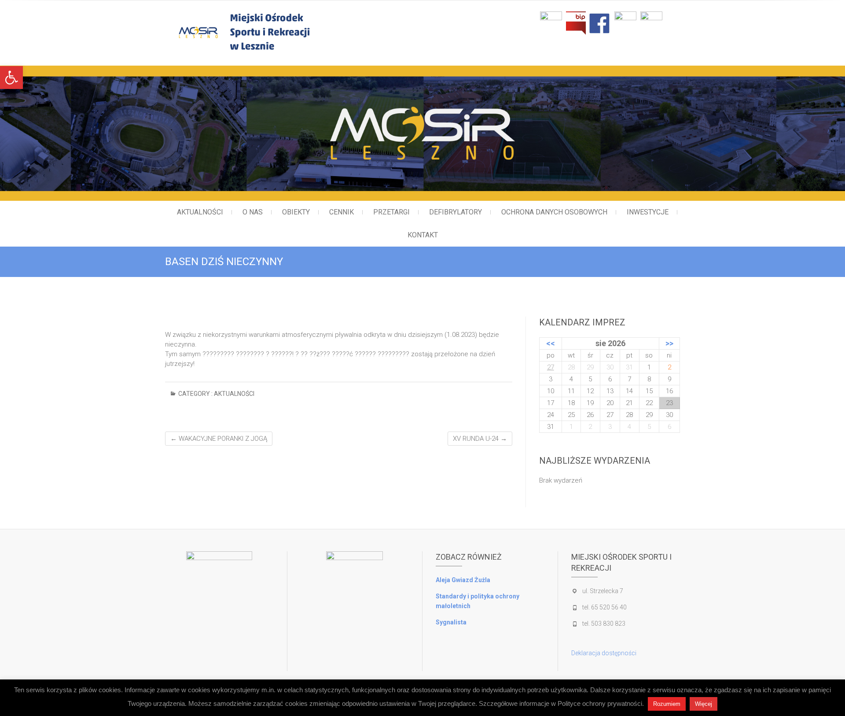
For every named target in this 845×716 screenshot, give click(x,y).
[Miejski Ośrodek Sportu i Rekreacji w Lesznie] (280, 31)
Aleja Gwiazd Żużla (463, 579)
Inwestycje (648, 212)
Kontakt (423, 235)
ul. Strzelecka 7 (602, 590)
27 (550, 367)
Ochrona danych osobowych (554, 212)
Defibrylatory (455, 212)
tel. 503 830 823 (603, 623)
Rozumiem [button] (666, 704)
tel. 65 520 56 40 (604, 607)
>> (669, 343)
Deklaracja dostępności (603, 653)
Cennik (341, 212)
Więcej (703, 704)
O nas (252, 212)
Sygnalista (451, 622)
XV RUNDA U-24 (480, 439)
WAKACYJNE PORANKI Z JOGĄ (218, 439)
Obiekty (296, 212)
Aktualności (200, 212)
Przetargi (391, 212)
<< (550, 343)
